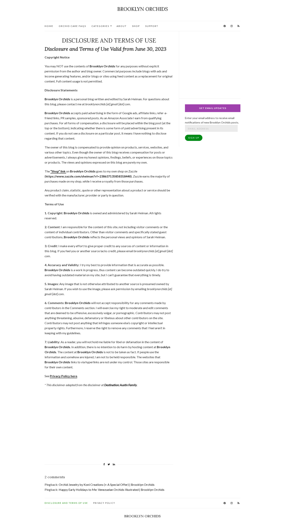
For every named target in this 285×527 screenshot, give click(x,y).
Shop (136, 26)
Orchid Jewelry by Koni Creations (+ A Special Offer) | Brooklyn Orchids (107, 484)
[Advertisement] (109, 427)
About (122, 26)
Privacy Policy (104, 503)
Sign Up (193, 137)
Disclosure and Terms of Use (66, 503)
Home (49, 26)
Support (151, 26)
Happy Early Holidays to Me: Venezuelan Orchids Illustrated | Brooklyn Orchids (111, 489)
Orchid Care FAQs (72, 26)
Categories (100, 26)
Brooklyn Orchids (142, 9)
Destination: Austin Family (120, 385)
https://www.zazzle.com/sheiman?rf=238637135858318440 (88, 176)
